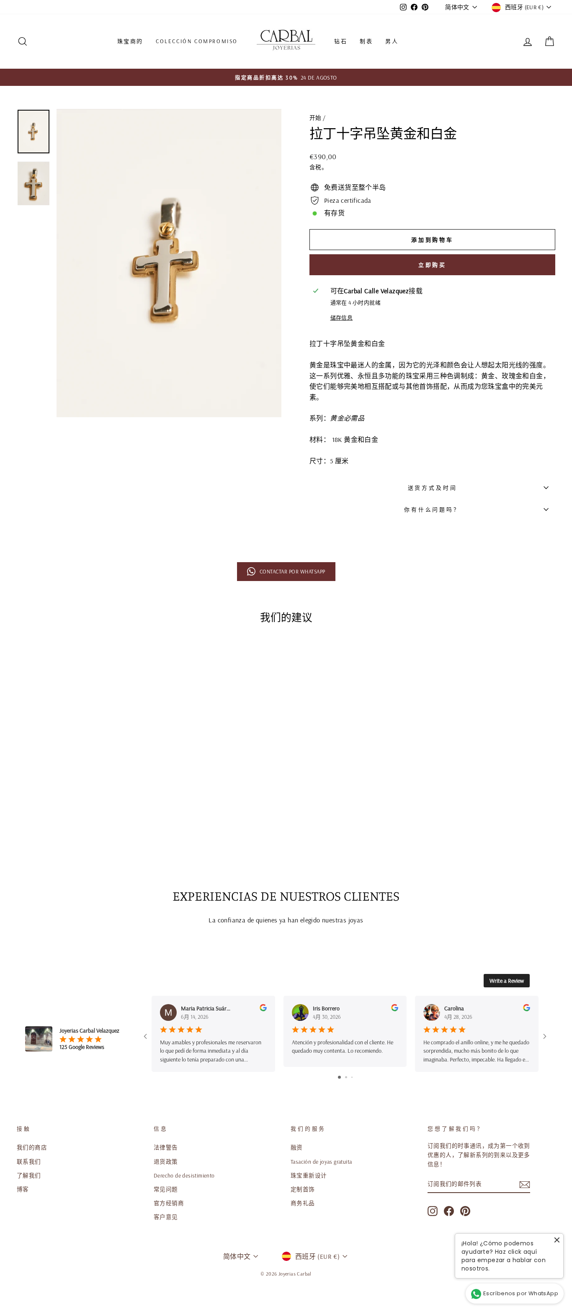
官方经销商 (169, 1202)
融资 (297, 1147)
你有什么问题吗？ (432, 509)
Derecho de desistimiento (184, 1175)
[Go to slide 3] (352, 1077)
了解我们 (29, 1175)
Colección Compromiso (197, 41)
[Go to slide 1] (339, 1077)
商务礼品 (303, 1202)
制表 (366, 41)
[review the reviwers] (263, 1009)
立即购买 (432, 264)
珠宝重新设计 (309, 1175)
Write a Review (507, 980)
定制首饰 (303, 1189)
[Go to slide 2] (346, 1077)
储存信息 (341, 317)
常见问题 (166, 1189)
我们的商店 (32, 1147)
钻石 (340, 41)
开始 (315, 117)
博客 (23, 1189)
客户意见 (166, 1216)
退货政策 (166, 1161)
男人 (391, 41)
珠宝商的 (130, 41)
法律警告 (166, 1147)
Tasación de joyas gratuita (321, 1161)
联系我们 (29, 1161)
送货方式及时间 (432, 487)
